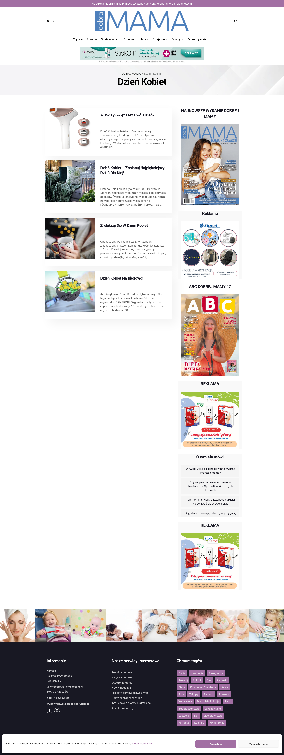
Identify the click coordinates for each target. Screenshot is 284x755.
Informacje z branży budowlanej (131, 703)
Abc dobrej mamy (123, 708)
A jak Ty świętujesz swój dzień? (127, 115)
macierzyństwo (213, 715)
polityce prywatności (142, 743)
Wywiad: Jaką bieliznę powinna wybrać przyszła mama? (210, 470)
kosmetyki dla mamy (203, 687)
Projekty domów (122, 672)
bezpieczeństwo (189, 708)
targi (228, 701)
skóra (224, 687)
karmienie (197, 673)
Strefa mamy (109, 39)
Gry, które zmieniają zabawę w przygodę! (210, 513)
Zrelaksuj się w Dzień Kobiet (124, 225)
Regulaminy (54, 681)
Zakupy (176, 39)
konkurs (199, 722)
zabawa (208, 694)
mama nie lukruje (208, 701)
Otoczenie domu (122, 682)
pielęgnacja (216, 673)
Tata (143, 39)
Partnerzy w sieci (198, 39)
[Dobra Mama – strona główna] (142, 20)
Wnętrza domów (122, 677)
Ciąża (76, 39)
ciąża (182, 673)
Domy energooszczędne (127, 697)
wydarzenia (216, 722)
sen (209, 680)
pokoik (197, 680)
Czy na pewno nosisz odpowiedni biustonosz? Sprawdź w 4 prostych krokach (210, 486)
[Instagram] (53, 21)
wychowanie (213, 708)
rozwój (183, 680)
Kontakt (51, 670)
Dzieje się (159, 39)
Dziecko (129, 39)
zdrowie (224, 694)
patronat (183, 722)
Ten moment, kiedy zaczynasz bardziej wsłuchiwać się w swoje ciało (210, 501)
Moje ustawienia (258, 743)
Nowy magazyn (121, 687)
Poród (90, 39)
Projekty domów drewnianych (130, 692)
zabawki (222, 680)
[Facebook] (48, 21)
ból (196, 715)
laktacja (183, 715)
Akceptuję (216, 743)
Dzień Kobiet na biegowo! (121, 278)
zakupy (193, 694)
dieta (181, 687)
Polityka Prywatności (59, 675)
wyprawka (185, 701)
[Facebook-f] (49, 710)
